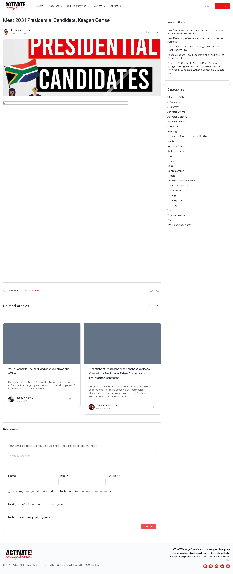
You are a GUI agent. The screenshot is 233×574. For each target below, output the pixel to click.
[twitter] (222, 566)
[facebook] (205, 566)
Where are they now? (179, 225)
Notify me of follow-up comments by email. (38, 504)
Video (170, 210)
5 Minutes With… (176, 97)
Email (63, 475)
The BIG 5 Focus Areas (179, 185)
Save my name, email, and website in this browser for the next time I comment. (62, 491)
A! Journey (173, 107)
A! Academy (173, 102)
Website (114, 475)
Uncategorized (175, 205)
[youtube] (228, 566)
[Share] (157, 291)
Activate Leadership (107, 405)
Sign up (222, 6)
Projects (171, 161)
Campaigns (173, 126)
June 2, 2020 (22, 401)
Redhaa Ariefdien (20, 30)
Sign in (207, 6)
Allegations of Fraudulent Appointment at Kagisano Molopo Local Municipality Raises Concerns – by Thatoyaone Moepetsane (119, 373)
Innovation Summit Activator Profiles (187, 136)
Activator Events (176, 111)
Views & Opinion (176, 215)
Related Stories (175, 170)
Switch (171, 175)
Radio (170, 166)
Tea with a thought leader (181, 180)
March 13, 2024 (103, 408)
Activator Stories (30, 290)
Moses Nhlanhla (24, 397)
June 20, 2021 (18, 33)
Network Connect (177, 146)
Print (170, 156)
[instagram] (211, 566)
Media (170, 141)
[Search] (196, 6)
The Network (174, 190)
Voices (170, 220)
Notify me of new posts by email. (30, 517)
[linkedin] (216, 566)
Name (13, 475)
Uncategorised (175, 200)
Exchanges (173, 131)
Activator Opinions (177, 116)
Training (171, 195)
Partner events (175, 151)
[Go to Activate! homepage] (16, 5)
